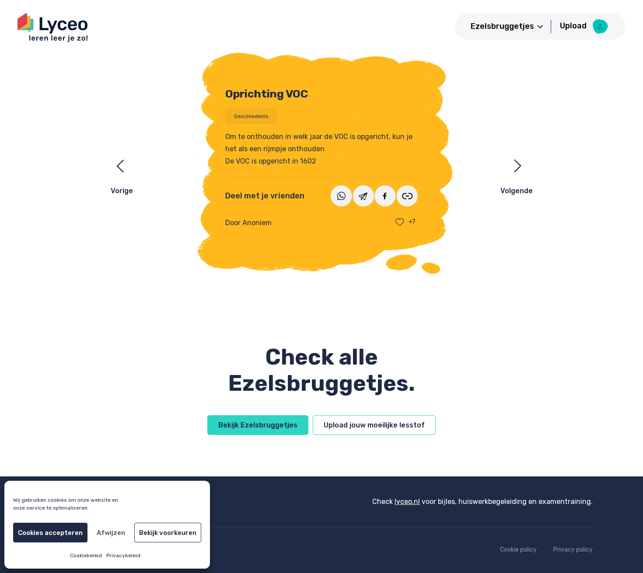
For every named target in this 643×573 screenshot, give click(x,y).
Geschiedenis (251, 116)
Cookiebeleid (86, 555)
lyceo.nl (407, 501)
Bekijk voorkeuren (167, 533)
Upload (574, 26)
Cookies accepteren (50, 533)
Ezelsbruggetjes (502, 26)
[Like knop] (399, 222)
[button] (540, 27)
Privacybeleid (123, 555)
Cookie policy (518, 549)
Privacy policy (573, 549)
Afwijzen (111, 533)
